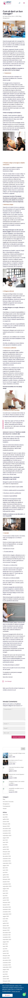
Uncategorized (6, 806)
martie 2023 (6, 900)
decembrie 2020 (7, 960)
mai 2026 (5, 817)
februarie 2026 (6, 824)
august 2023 (6, 888)
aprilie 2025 (6, 847)
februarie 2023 (6, 902)
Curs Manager (8, 681)
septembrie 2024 (7, 863)
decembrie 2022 (7, 907)
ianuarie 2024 (6, 881)
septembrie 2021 (7, 939)
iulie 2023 (5, 891)
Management (6, 18)
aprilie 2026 (6, 819)
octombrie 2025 (7, 833)
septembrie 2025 (7, 835)
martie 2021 (6, 953)
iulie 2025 (5, 840)
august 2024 (6, 865)
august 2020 (6, 969)
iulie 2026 (5, 814)
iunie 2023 (5, 893)
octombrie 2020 (7, 965)
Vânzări (4, 808)
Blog (20, 16)
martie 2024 (6, 877)
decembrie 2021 (7, 932)
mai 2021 (5, 948)
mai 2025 (5, 844)
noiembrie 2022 (7, 909)
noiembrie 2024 (7, 858)
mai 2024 (5, 872)
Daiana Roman (7, 16)
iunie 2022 (5, 918)
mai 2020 (5, 974)
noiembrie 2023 (7, 884)
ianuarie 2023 (6, 904)
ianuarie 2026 (6, 826)
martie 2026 (6, 821)
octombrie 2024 (7, 861)
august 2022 (6, 916)
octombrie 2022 (7, 911)
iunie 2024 (5, 870)
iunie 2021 (5, 946)
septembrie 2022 (7, 914)
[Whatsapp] (24, 994)
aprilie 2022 (6, 923)
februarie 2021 (6, 955)
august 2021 (6, 941)
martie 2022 (6, 925)
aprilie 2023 (6, 898)
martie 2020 (6, 978)
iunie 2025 (5, 842)
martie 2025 (6, 849)
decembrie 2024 (7, 856)
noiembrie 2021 (6, 934)
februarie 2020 (6, 981)
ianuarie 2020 (6, 983)
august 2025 (6, 837)
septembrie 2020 (7, 967)
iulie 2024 (5, 867)
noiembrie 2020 (7, 962)
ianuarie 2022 (6, 930)
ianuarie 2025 (6, 854)
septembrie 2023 (7, 886)
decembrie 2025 (7, 828)
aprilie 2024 (6, 874)
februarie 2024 (6, 879)
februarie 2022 (6, 928)
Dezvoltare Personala (8, 801)
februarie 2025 (6, 851)
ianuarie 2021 (6, 958)
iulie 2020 (5, 971)
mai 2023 (5, 895)
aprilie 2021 (5, 951)
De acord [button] (7, 995)
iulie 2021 (5, 944)
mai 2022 (5, 921)
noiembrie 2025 (7, 830)
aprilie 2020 (6, 976)
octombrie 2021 (6, 937)
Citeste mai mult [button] (15, 991)
